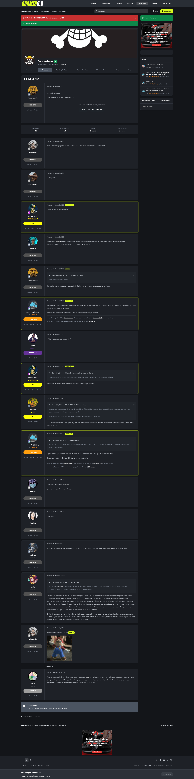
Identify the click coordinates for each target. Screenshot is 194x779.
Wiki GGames (68, 318)
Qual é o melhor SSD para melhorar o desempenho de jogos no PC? (158, 73)
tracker (58, 242)
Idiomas (25, 765)
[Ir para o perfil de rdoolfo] (33, 240)
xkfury (33, 684)
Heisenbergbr (33, 98)
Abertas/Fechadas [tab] (62, 70)
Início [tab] (118, 70)
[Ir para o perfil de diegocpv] (143, 66)
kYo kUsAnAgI (74, 275)
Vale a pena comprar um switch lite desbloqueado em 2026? (157, 90)
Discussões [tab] (30, 70)
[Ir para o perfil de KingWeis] (33, 145)
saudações (149, 81)
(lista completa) (165, 100)
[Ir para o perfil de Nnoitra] (33, 515)
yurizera (33, 555)
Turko (33, 346)
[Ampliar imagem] (59, 637)
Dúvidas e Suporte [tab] (102, 70)
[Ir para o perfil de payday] (33, 483)
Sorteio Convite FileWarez (154, 65)
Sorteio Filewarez (31, 23)
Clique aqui (91, 321)
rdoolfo (33, 248)
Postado (159, 67)
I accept (168, 774)
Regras (63, 64)
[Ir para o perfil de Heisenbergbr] (33, 90)
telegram (88, 677)
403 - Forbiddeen (32, 312)
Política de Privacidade (38, 776)
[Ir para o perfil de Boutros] (33, 402)
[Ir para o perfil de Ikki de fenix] (33, 208)
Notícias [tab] (45, 70)
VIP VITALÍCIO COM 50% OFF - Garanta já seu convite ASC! (44, 18)
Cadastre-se (97, 110)
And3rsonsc (32, 184)
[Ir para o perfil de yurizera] (33, 547)
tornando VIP (97, 318)
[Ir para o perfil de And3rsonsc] (33, 177)
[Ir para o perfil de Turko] (33, 338)
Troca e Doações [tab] (82, 70)
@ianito (71, 632)
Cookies (40, 765)
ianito (33, 587)
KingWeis (33, 152)
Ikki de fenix (32, 216)
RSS (48, 765)
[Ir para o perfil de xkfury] (33, 676)
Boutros (33, 410)
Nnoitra (33, 523)
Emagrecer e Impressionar (79, 373)
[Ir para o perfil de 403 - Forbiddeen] (33, 304)
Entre (83, 110)
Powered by (163, 765)
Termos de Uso (26, 776)
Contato (33, 765)
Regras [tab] (130, 70)
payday (33, 491)
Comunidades (45, 61)
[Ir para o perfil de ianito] (33, 579)
